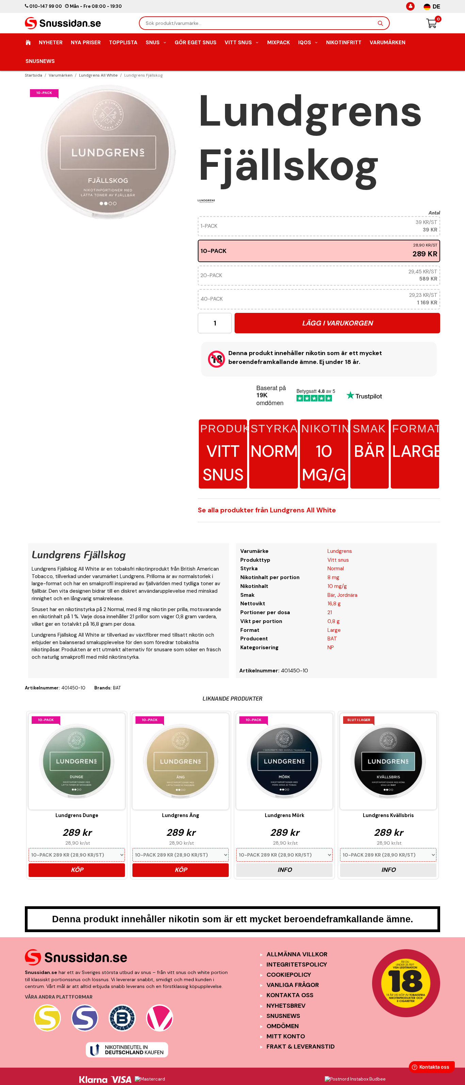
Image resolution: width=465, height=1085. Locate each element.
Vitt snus (223, 454)
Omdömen (283, 1026)
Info (284, 870)
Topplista (123, 42)
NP (330, 647)
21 (329, 612)
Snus (153, 42)
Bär (369, 442)
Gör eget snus (196, 42)
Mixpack (278, 42)
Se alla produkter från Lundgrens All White (267, 510)
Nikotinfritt (344, 42)
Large (417, 442)
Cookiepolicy (289, 975)
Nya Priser (86, 42)
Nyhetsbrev (286, 1006)
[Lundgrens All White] (206, 201)
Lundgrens (339, 551)
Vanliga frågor (293, 985)
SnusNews (40, 61)
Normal (284, 442)
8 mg (333, 577)
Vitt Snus (238, 42)
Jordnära (347, 595)
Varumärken (387, 42)
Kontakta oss (290, 995)
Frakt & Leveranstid (301, 1046)
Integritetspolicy (297, 964)
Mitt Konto (286, 1036)
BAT (332, 638)
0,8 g (333, 621)
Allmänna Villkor (297, 954)
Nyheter (51, 42)
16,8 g (334, 603)
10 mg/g (324, 454)
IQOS (304, 42)
